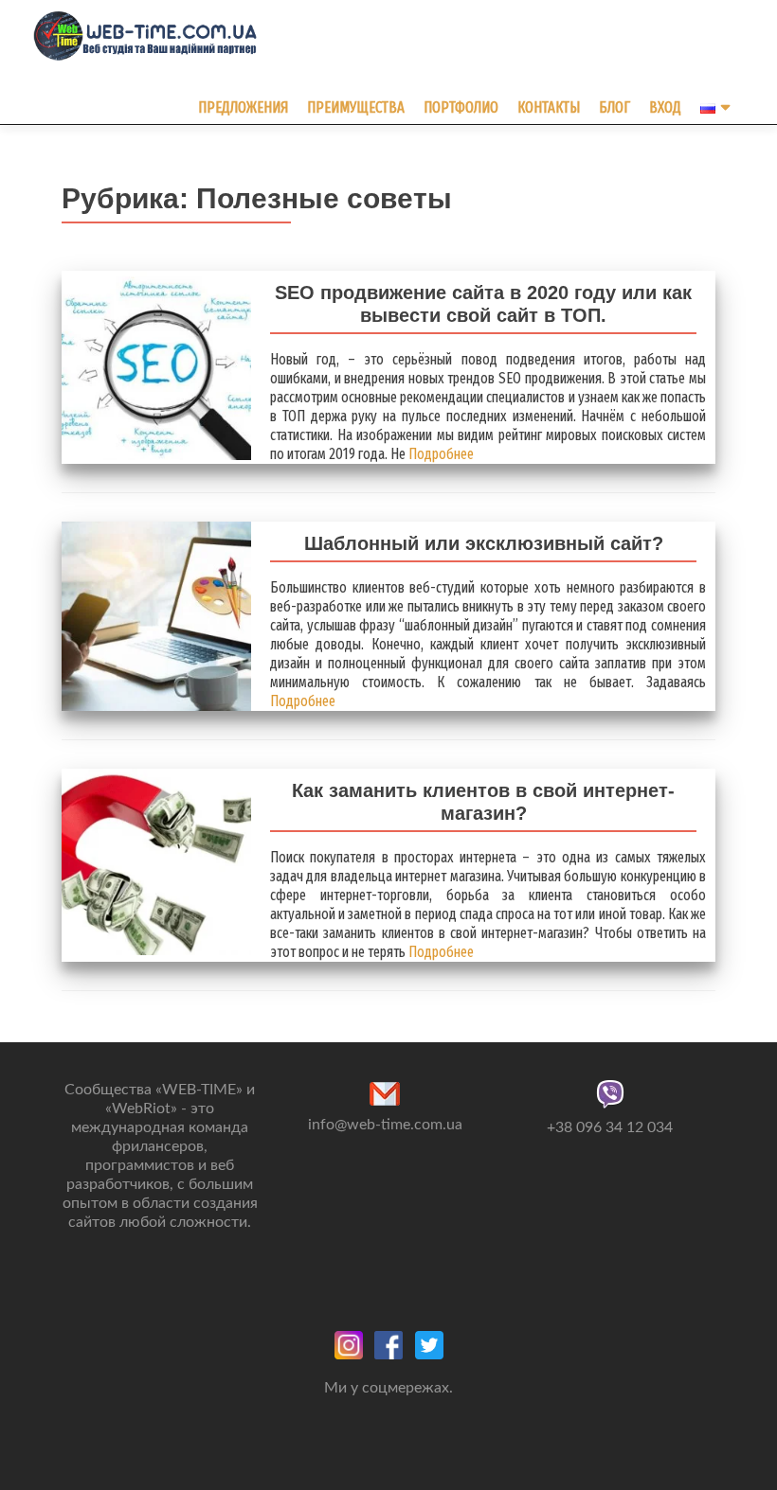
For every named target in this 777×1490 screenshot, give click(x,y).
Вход (665, 107)
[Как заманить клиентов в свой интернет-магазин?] (156, 860)
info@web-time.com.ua (385, 1124)
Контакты (548, 107)
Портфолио (461, 107)
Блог (614, 107)
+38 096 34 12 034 (610, 1127)
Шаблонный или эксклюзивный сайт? (483, 543)
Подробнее (440, 454)
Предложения (243, 107)
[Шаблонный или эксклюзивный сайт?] (156, 615)
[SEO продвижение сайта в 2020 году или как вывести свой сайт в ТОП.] (156, 364)
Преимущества (356, 107)
